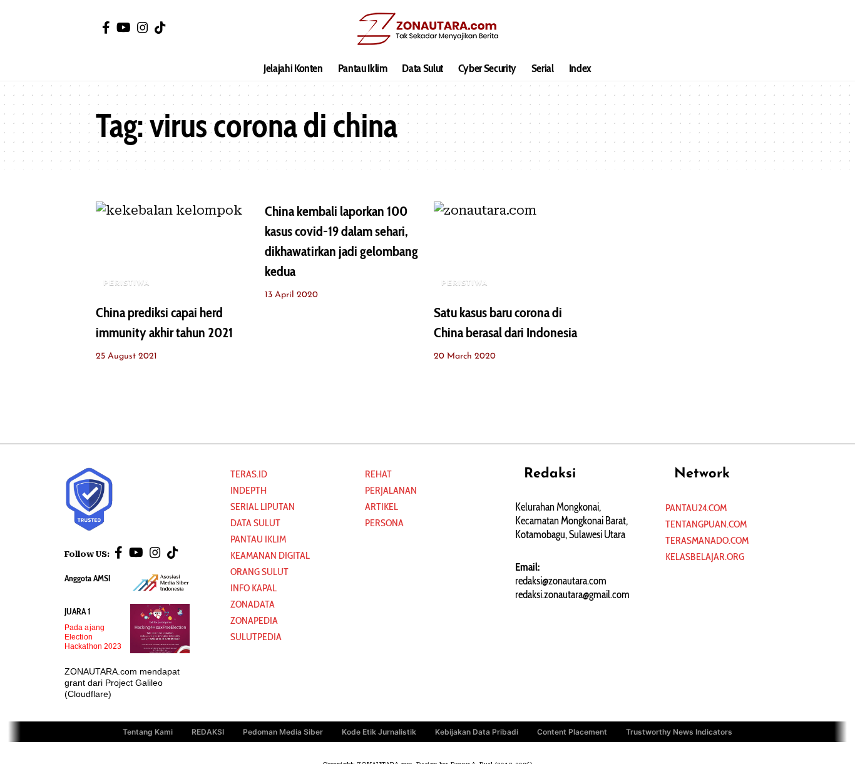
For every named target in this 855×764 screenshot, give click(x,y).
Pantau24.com (696, 508)
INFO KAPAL (253, 588)
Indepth (248, 490)
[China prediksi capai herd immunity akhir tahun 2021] (174, 248)
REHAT (378, 474)
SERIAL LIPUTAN (262, 506)
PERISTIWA (126, 283)
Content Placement (572, 731)
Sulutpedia (256, 637)
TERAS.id (248, 474)
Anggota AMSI (87, 578)
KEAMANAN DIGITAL (270, 555)
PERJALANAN (391, 490)
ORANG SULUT (259, 572)
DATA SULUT (255, 523)
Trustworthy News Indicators (679, 731)
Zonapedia (254, 620)
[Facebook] (106, 27)
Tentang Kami (148, 731)
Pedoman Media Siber (283, 731)
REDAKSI (208, 731)
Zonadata (252, 604)
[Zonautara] (427, 28)
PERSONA (384, 523)
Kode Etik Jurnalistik (379, 731)
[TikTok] (160, 27)
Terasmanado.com (707, 540)
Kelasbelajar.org (704, 557)
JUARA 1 (77, 611)
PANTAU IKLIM (258, 539)
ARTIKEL (381, 506)
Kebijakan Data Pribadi (476, 731)
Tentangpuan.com (706, 524)
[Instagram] (142, 27)
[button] (750, 28)
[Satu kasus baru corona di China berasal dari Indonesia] (512, 248)
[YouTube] (123, 27)
